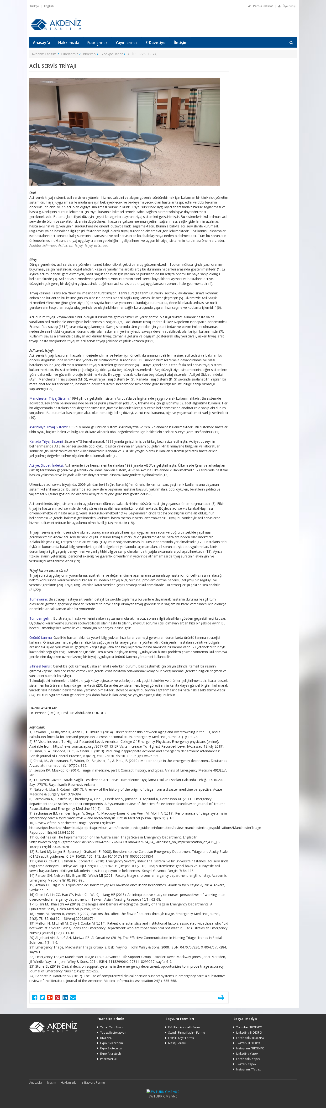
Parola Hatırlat (263, 6)
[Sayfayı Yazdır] (221, 998)
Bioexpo (89, 54)
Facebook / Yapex (248, 1059)
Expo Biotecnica (111, 1048)
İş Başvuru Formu (93, 1082)
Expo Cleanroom (111, 1043)
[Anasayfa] (56, 29)
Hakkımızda (68, 42)
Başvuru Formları (179, 1018)
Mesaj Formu (177, 1043)
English (49, 6)
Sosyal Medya (245, 1018)
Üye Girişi (289, 6)
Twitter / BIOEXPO (248, 1043)
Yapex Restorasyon (113, 1033)
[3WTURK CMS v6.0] (163, 1091)
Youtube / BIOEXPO (249, 1027)
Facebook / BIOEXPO (250, 1038)
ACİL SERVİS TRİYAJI (142, 54)
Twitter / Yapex (246, 1064)
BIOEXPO (106, 1038)
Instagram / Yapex (248, 1069)
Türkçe (34, 6)
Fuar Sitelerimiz (110, 1018)
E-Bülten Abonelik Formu (184, 1027)
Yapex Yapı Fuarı (111, 1027)
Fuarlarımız (97, 42)
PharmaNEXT (109, 1059)
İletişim (180, 42)
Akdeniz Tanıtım (44, 54)
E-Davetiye (156, 42)
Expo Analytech (110, 1054)
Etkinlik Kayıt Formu (181, 1038)
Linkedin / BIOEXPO (249, 1033)
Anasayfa (41, 42)
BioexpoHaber (111, 54)
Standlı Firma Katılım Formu (186, 1033)
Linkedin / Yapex (247, 1054)
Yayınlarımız (126, 42)
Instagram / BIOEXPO (250, 1048)
